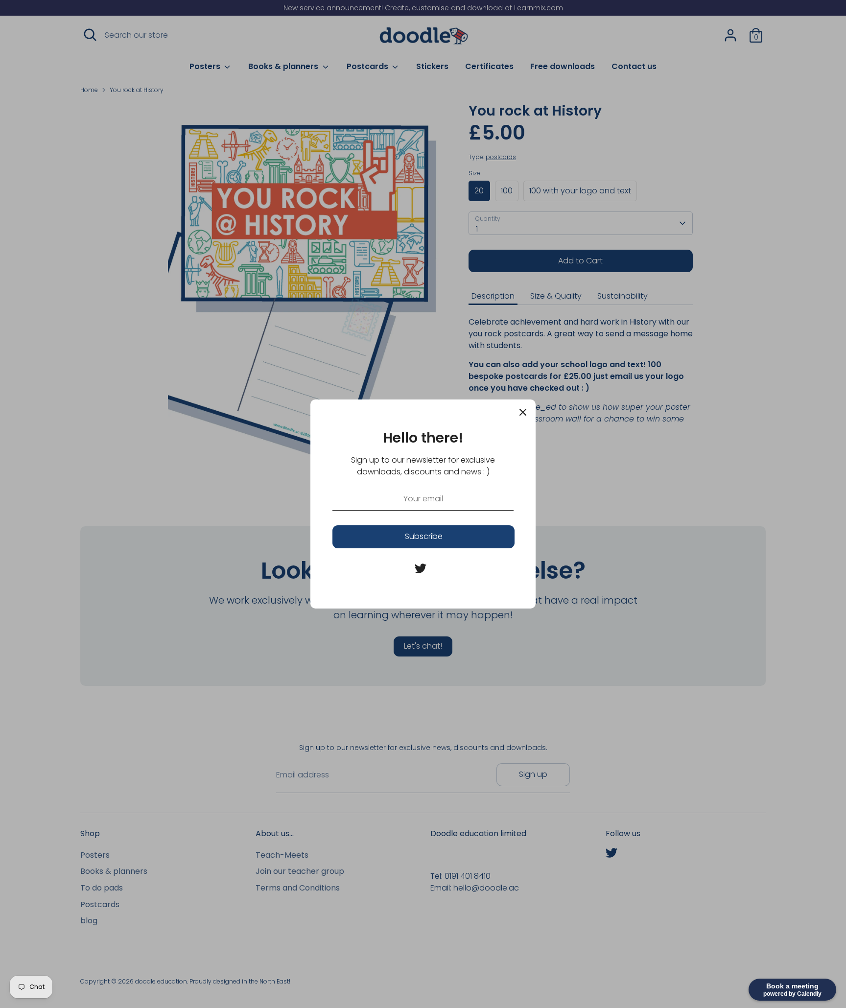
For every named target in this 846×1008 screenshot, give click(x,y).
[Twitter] (420, 568)
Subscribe (424, 536)
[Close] (523, 412)
